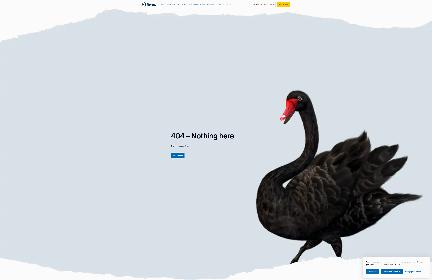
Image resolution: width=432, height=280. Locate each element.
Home (162, 5)
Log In (271, 5)
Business (220, 5)
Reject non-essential (392, 271)
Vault (202, 5)
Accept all (373, 271)
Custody (210, 5)
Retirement (193, 5)
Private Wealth (173, 5)
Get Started (283, 5)
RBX (184, 5)
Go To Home (178, 155)
